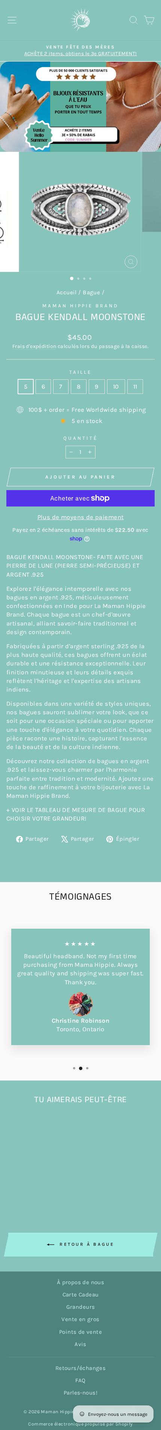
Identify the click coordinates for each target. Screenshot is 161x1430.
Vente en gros (80, 1319)
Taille (80, 372)
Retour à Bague (86, 1244)
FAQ (80, 1380)
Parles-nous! (80, 1392)
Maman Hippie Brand (80, 305)
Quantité (80, 438)
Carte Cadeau (81, 1294)
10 (116, 386)
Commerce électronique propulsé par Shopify (80, 1424)
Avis (80, 1344)
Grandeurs (80, 1307)
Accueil (67, 292)
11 (135, 386)
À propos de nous (80, 1282)
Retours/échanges (80, 1368)
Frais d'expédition (34, 346)
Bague (91, 292)
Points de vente (80, 1332)
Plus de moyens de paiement (80, 517)
